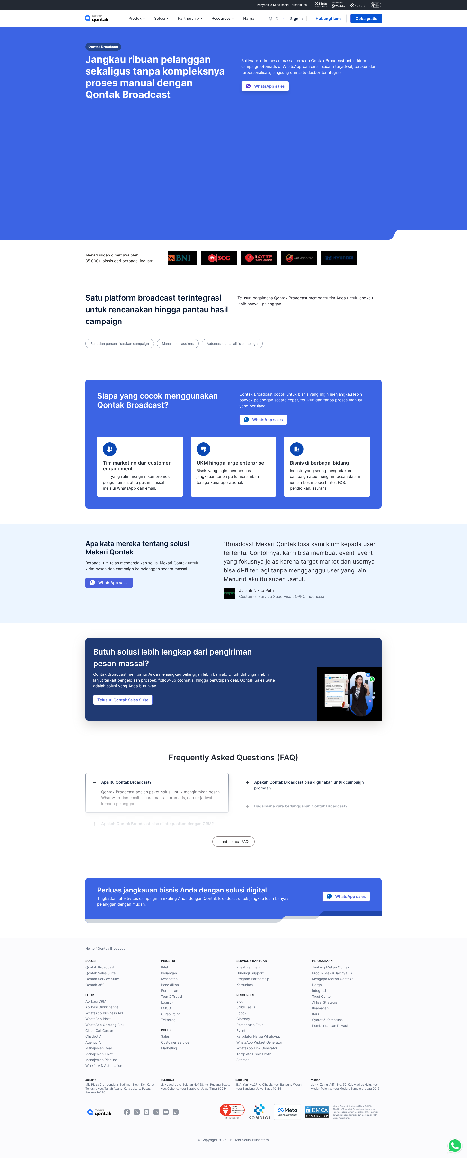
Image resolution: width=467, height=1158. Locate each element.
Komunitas (244, 985)
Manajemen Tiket (99, 1054)
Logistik (167, 1002)
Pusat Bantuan (248, 967)
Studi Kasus (245, 1007)
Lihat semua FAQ (233, 841)
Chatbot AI (93, 1036)
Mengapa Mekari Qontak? (332, 979)
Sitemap (243, 1060)
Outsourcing (170, 1014)
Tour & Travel (171, 996)
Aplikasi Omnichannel (102, 1007)
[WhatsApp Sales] (453, 1146)
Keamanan (320, 1008)
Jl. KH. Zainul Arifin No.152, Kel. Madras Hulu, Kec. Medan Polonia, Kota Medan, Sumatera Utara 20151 (346, 1086)
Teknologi (168, 1020)
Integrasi (319, 990)
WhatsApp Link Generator (256, 1048)
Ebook (241, 1013)
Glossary (243, 1019)
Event (240, 1030)
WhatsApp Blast (98, 1019)
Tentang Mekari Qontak (331, 967)
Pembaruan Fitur (249, 1025)
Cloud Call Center (99, 1030)
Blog (239, 1001)
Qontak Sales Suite (100, 973)
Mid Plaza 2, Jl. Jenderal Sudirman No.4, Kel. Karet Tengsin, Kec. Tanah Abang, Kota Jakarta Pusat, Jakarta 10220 (119, 1088)
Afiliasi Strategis (324, 1002)
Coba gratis (366, 18)
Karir (315, 1014)
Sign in (296, 18)
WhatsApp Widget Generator (259, 1042)
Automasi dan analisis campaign (232, 344)
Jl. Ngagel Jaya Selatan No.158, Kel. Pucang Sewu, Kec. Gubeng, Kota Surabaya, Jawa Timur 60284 (195, 1086)
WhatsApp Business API (104, 1013)
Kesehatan (169, 979)
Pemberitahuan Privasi (330, 1026)
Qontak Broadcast (99, 967)
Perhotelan (169, 990)
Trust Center (322, 996)
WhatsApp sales (269, 86)
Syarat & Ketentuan (327, 1020)
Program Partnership (252, 979)
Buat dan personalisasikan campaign (119, 344)
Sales (165, 1036)
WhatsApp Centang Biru (104, 1025)
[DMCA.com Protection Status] (317, 1112)
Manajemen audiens (178, 344)
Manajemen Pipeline (101, 1060)
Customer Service (175, 1042)
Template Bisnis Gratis (253, 1054)
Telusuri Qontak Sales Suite (122, 699)
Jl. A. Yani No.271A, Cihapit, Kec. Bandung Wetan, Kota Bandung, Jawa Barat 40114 (268, 1086)
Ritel (164, 967)
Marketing (169, 1048)
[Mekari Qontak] (106, 18)
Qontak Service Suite (102, 979)
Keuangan (169, 973)
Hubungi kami (328, 18)
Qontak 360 (95, 985)
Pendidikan (170, 985)
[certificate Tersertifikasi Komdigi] (358, 5)
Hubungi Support (250, 973)
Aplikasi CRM (95, 1001)
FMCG (166, 1008)
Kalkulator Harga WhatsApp (258, 1036)
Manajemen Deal (98, 1048)
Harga (317, 985)
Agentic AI (93, 1042)
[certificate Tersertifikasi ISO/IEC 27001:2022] (376, 5)
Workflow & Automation (103, 1065)
